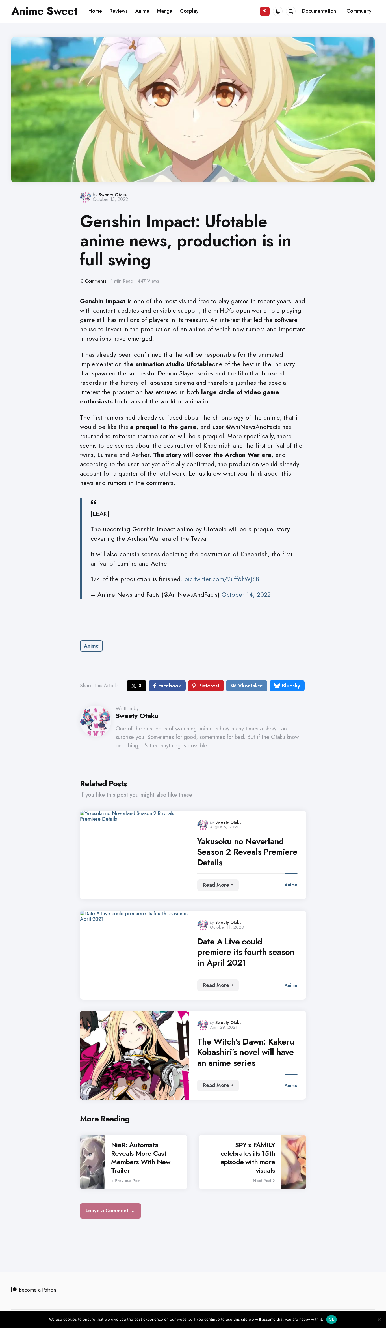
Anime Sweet (44, 11)
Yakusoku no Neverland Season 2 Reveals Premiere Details (247, 852)
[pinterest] (265, 11)
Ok (331, 1319)
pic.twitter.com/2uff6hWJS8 (221, 578)
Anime (91, 646)
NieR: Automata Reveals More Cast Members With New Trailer (140, 1158)
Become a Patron (37, 1289)
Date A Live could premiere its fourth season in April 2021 (245, 952)
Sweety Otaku (113, 195)
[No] (379, 1319)
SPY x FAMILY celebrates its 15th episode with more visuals (247, 1158)
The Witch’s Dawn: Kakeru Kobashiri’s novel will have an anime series (245, 1052)
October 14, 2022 (246, 594)
